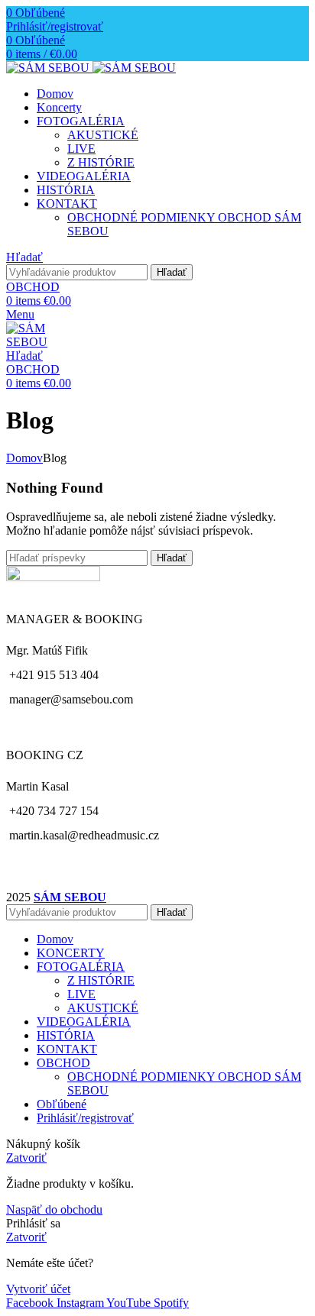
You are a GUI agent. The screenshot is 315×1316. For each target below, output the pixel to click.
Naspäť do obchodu (54, 1209)
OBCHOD (33, 286)
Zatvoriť (26, 1157)
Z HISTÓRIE (101, 162)
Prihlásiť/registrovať (85, 1117)
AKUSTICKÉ (102, 134)
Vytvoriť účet (38, 1288)
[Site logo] (49, 67)
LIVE (81, 148)
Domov (24, 457)
